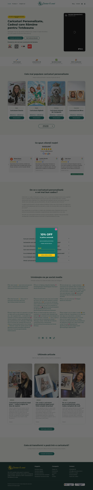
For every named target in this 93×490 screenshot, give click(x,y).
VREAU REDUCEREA (46, 255)
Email (39, 248)
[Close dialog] (56, 229)
